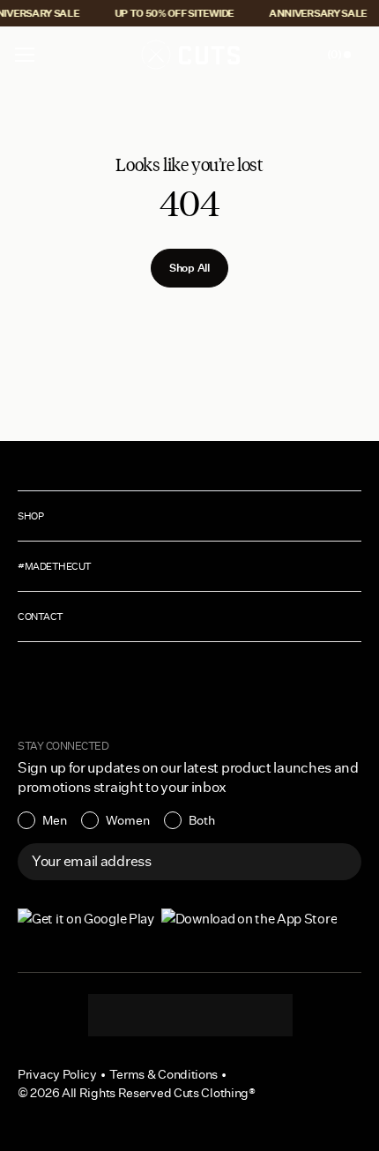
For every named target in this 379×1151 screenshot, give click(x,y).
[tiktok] (155, 1015)
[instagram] (119, 1015)
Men (54, 820)
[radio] (42, 820)
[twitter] (260, 1015)
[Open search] (299, 55)
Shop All (189, 267)
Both (202, 820)
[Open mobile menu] (26, 55)
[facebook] (190, 1015)
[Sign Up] (338, 861)
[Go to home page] (189, 54)
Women (128, 820)
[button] (25, 55)
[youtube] (225, 1015)
